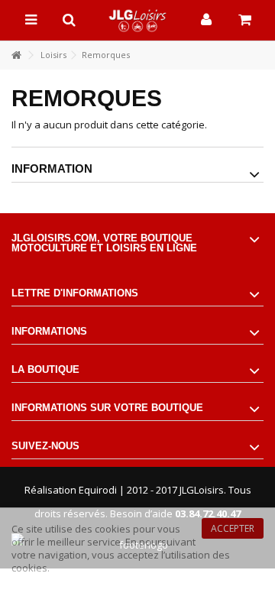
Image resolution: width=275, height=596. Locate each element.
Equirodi (98, 490)
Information (51, 168)
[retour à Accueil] (16, 55)
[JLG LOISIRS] (137, 20)
